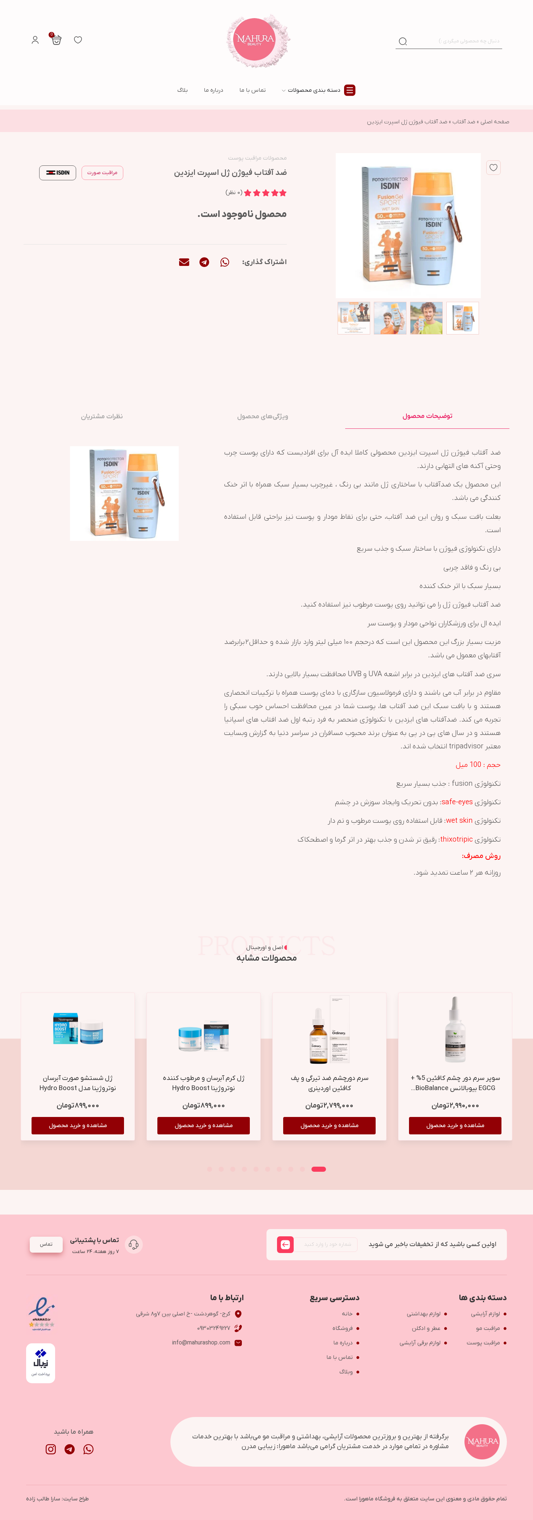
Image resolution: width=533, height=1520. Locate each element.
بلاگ (182, 90)
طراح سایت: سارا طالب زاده (57, 1499)
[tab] (427, 416)
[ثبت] (285, 1244)
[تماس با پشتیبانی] (134, 1245)
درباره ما (213, 90)
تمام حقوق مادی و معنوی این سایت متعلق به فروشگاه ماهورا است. (425, 1499)
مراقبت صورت (102, 172)
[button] (225, 262)
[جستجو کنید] (403, 41)
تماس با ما (252, 90)
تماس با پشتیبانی (94, 1240)
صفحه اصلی (494, 122)
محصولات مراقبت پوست (257, 158)
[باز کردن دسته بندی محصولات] (283, 90)
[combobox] (456, 41)
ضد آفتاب (464, 122)
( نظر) (234, 192)
